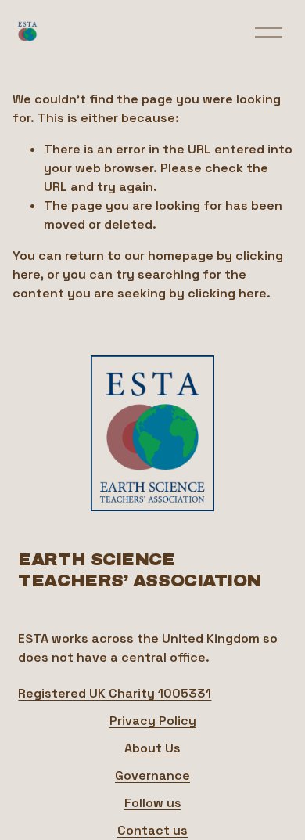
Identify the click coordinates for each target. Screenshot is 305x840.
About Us (152, 748)
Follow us (152, 803)
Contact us (152, 830)
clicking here (227, 293)
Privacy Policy (152, 720)
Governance (152, 775)
